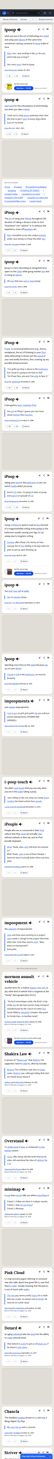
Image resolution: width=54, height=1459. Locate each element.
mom (18, 64)
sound (40, 356)
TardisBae (16, 1433)
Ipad (7, 105)
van (43, 987)
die (36, 713)
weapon (21, 1417)
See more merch (40, 88)
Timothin (15, 244)
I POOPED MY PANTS (29, 190)
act (10, 218)
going (23, 1343)
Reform (36, 1060)
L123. (13, 128)
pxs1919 (20, 955)
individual (17, 1334)
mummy (17, 597)
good (32, 281)
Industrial (25, 1012)
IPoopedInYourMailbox (36, 187)
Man (9, 235)
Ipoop (7, 555)
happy (35, 1295)
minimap (8, 1214)
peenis (12, 707)
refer (25, 1063)
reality (26, 1289)
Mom (9, 53)
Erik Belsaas (17, 867)
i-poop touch (35, 201)
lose (23, 546)
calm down (22, 1347)
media (14, 486)
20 (15, 492)
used (11, 105)
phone (18, 668)
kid (43, 1417)
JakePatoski (16, 382)
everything (42, 1195)
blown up (42, 1343)
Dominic (10, 542)
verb (8, 348)
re (10, 1286)
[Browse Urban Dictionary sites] (5, 13)
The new (11, 1295)
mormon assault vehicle (13, 1022)
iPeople (7, 867)
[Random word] (38, 13)
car (36, 53)
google (38, 801)
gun (15, 713)
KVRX (27, 1022)
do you (23, 1205)
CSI (31, 495)
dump (27, 109)
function (28, 414)
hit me (18, 1427)
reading (10, 801)
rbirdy (14, 555)
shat (10, 591)
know (29, 1205)
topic (22, 1147)
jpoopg (14, 70)
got (12, 411)
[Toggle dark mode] (49, 13)
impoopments (10, 726)
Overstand (9, 1169)
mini (39, 987)
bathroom (43, 369)
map (8, 1195)
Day (44, 1008)
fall (42, 532)
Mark (9, 847)
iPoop (7, 187)
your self (17, 591)
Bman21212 (16, 420)
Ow (8, 597)
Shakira (16, 1073)
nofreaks (21, 726)
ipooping (12, 190)
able (36, 376)
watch (14, 495)
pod (16, 788)
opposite (12, 929)
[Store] (44, 13)
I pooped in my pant (30, 194)
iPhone (28, 218)
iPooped (18, 187)
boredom (28, 229)
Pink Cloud (8, 1308)
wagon (33, 987)
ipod (18, 482)
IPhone (15, 525)
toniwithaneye (20, 1308)
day (43, 238)
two (43, 271)
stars (25, 119)
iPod (43, 352)
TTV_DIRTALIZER (18, 603)
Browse (24, 19)
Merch (27, 76)
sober (14, 1286)
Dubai (42, 1069)
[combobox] (25, 13)
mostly (18, 1195)
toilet (46, 36)
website (42, 235)
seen (40, 834)
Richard (10, 1069)
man (12, 281)
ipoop (7, 70)
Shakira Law (9, 1082)
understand (13, 1147)
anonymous (16, 1353)
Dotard (7, 1353)
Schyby (14, 287)
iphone (22, 39)
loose (37, 43)
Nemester (15, 501)
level (9, 122)
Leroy (9, 1156)
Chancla (7, 1433)
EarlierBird (15, 684)
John (26, 847)
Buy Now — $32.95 (24, 88)
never (23, 834)
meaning (27, 405)
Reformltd (20, 1082)
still (17, 674)
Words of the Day (10, 19)
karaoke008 (21, 807)
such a (26, 281)
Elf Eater (18, 1169)
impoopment (9, 955)
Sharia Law (22, 1060)
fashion (16, 414)
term (19, 405)
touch (21, 788)
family (41, 1299)
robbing (40, 1160)
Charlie (10, 674)
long (33, 1334)
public (26, 591)
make (9, 1337)
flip (18, 1421)
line (38, 525)
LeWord (16, 1214)
